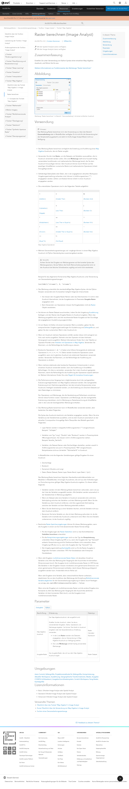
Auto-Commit (40, 674)
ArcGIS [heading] (21, 732)
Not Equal (59, 241)
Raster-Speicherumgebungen (56, 524)
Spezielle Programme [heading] (103, 732)
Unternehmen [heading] (81, 732)
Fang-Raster (93, 679)
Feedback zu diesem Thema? (88, 723)
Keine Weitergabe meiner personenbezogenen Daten (109, 781)
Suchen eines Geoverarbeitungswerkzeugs (52, 711)
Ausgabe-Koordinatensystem (63, 679)
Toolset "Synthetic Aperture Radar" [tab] (15, 131)
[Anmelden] (126, 2)
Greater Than (60, 199)
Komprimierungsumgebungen (57, 537)
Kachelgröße (66, 548)
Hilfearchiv (67, 41)
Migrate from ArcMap (71, 14)
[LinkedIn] (14, 748)
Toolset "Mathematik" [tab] (13, 105)
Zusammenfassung (109, 39)
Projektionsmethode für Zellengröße (68, 674)
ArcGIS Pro (6, 8)
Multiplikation (44, 222)
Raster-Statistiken (66, 532)
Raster (93, 305)
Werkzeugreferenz (38, 14)
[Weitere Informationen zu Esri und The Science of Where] (9, 738)
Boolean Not (88, 232)
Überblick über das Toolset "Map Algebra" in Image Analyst (16, 87)
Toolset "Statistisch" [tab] (13, 125)
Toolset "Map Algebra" (64, 28)
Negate (42, 213)
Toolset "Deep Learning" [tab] (15, 68)
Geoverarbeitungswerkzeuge (27, 28)
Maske (88, 677)
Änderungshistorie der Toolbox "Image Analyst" (15, 49)
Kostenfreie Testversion (95, 9)
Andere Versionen (53, 41)
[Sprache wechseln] (120, 3)
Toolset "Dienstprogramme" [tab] (16, 136)
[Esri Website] (5, 3)
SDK (58, 14)
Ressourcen (64, 9)
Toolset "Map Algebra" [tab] (14, 81)
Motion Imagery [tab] (11, 110)
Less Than (59, 211)
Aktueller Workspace (42, 677)
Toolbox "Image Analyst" (47, 28)
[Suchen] (114, 3)
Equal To (42, 241)
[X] (9, 748)
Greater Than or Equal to (64, 232)
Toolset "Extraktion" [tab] (13, 72)
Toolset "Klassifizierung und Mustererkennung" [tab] (15, 62)
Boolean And (88, 199)
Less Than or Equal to (63, 222)
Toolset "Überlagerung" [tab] (14, 121)
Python (50, 14)
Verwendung (107, 45)
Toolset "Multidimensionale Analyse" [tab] (15, 115)
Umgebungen (108, 51)
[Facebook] (5, 748)
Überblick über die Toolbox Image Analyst (14, 35)
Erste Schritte (17, 14)
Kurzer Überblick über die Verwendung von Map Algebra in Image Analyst (63, 708)
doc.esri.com (50, 18)
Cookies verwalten (84, 781)
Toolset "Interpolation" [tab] (14, 76)
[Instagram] (9, 752)
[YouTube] (14, 752)
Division (42, 232)
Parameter (106, 48)
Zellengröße (88, 327)
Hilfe (27, 14)
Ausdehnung (93, 312)
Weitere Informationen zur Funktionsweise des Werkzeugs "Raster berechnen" (63, 68)
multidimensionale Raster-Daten (64, 558)
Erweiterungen (77, 9)
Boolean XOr (88, 222)
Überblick (39, 9)
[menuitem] (27, 738)
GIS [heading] (59, 732)
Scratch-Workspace (81, 679)
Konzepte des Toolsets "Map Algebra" (15, 100)
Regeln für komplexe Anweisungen (80, 375)
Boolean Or (87, 211)
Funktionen (51, 9)
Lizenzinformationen (110, 54)
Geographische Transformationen (73, 677)
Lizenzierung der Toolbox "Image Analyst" (16, 42)
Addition (42, 199)
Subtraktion (43, 208)
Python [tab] (48, 607)
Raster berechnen (13, 94)
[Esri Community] (5, 752)
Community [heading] (42, 732)
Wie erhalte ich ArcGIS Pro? (117, 9)
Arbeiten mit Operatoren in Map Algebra (69, 342)
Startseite (5, 14)
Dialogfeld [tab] (39, 607)
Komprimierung (88, 674)
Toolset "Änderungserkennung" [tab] (13, 55)
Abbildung (106, 42)
